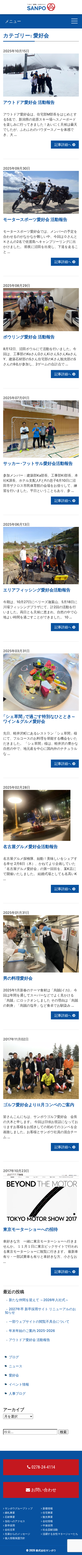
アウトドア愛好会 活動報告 (29, 102)
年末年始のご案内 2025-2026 (32, 1330)
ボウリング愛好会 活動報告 (29, 337)
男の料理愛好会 (18, 978)
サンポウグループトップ (19, 1508)
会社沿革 (10, 1529)
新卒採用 (10, 1525)
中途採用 (48, 1525)
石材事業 (10, 1517)
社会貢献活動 (50, 1529)
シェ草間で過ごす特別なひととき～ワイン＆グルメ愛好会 (39, 719)
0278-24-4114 (42, 1467)
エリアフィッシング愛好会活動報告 (36, 590)
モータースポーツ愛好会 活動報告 (35, 219)
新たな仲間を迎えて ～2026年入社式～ (39, 1300)
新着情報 (48, 1508)
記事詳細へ (63, 144)
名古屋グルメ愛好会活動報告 (30, 846)
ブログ (14, 1357)
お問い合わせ (43, 1489)
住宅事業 (48, 1512)
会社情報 (48, 1521)
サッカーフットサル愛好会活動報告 (38, 463)
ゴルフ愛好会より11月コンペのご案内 (38, 1104)
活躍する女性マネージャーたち (60, 1534)
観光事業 (48, 1517)
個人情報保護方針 (15, 1538)
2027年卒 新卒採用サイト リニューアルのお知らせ (40, 1310)
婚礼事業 (10, 1512)
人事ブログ (17, 1393)
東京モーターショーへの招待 (30, 1229)
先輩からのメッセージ (17, 1534)
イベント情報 (19, 1384)
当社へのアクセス (15, 1521)
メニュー (13, 21)
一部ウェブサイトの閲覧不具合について (39, 1321)
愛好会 (14, 1375)
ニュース (15, 1366)
